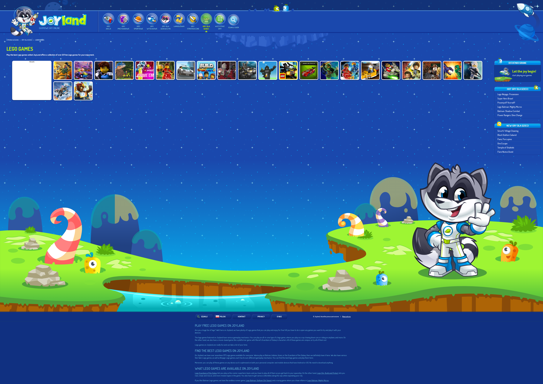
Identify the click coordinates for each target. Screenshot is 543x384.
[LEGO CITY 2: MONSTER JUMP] (370, 70)
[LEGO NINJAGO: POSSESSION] (329, 70)
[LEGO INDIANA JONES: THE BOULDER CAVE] (431, 70)
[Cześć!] (25, 22)
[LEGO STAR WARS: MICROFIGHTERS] (62, 90)
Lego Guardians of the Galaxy (206, 373)
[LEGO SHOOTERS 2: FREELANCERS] (390, 70)
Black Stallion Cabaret (507, 134)
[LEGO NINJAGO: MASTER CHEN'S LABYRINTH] (165, 70)
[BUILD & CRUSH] (267, 70)
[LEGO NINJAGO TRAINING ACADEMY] (472, 70)
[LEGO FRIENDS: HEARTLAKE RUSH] (83, 70)
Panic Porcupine (504, 139)
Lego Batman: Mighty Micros (509, 106)
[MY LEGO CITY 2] (185, 70)
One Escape (502, 143)
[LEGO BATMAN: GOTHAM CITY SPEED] (247, 70)
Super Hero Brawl (505, 98)
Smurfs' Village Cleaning (507, 130)
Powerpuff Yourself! (506, 102)
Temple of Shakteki (505, 147)
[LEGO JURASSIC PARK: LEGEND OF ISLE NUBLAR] (124, 70)
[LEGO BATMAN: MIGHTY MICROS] (288, 70)
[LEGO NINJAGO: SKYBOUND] (62, 70)
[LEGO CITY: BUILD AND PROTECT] (206, 70)
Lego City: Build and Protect (327, 373)
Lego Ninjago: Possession (508, 94)
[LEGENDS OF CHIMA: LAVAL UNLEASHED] (83, 90)
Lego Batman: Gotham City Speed (259, 380)
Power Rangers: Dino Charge (509, 115)
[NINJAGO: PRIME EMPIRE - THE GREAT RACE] (103, 70)
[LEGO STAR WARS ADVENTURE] (411, 70)
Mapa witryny (346, 316)
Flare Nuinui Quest (505, 151)
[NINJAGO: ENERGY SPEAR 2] (452, 70)
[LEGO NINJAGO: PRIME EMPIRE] (144, 70)
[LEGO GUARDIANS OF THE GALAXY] (226, 70)
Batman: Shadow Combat (508, 111)
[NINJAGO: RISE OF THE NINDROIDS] (349, 70)
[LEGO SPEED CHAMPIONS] (308, 70)
